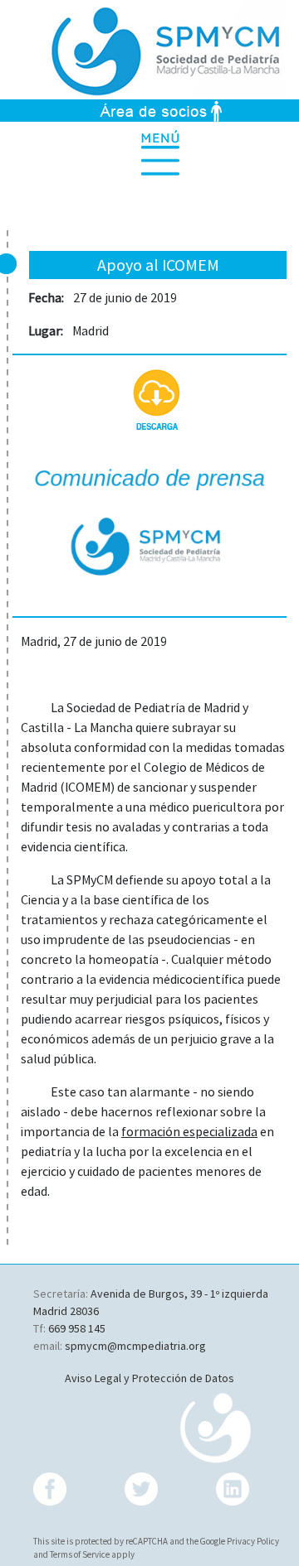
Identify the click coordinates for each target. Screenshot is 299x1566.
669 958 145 (76, 1328)
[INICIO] (149, 48)
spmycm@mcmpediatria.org (135, 1345)
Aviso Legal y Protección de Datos (149, 1378)
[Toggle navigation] (174, 153)
